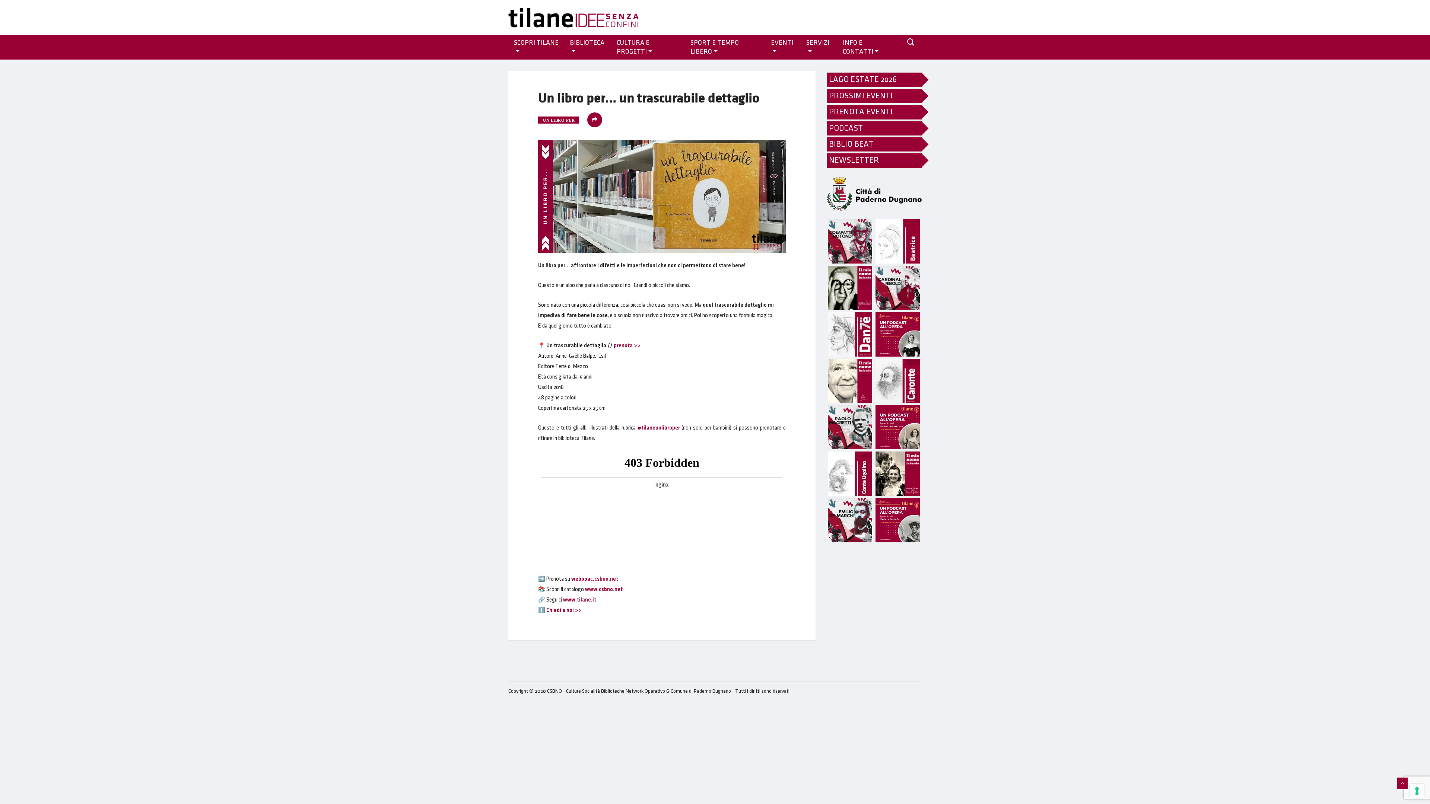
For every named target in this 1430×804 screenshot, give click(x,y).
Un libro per (559, 120)
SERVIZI (817, 43)
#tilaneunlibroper (659, 428)
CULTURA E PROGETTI (633, 47)
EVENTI (782, 43)
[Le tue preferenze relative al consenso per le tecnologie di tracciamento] (1417, 791)
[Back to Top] (1402, 783)
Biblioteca (587, 43)
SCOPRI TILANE (536, 43)
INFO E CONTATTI (858, 47)
